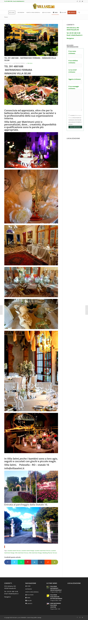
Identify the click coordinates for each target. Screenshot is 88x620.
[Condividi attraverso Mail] (54, 562)
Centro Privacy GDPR (32, 617)
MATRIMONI (28, 589)
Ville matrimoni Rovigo (35, 553)
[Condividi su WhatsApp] (21, 562)
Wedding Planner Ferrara (49, 553)
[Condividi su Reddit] (48, 562)
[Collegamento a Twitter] (82, 1)
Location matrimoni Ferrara (42, 550)
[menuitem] (12, 12)
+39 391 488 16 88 (12, 591)
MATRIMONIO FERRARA (19, 63)
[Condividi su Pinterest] (27, 562)
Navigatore (7, 597)
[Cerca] (78, 12)
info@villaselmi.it (20, 1)
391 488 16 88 (9, 1)
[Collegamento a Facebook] (77, 1)
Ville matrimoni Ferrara (21, 553)
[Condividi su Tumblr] (41, 562)
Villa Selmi (30, 63)
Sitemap (39, 617)
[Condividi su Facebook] (7, 562)
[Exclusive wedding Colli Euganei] (31, 40)
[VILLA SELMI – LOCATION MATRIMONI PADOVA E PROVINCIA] (1, 310)
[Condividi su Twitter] (14, 562)
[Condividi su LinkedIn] (34, 562)
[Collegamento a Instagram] (80, 1)
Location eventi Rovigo (27, 550)
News (6, 17)
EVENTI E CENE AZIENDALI (32, 592)
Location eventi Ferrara (14, 550)
